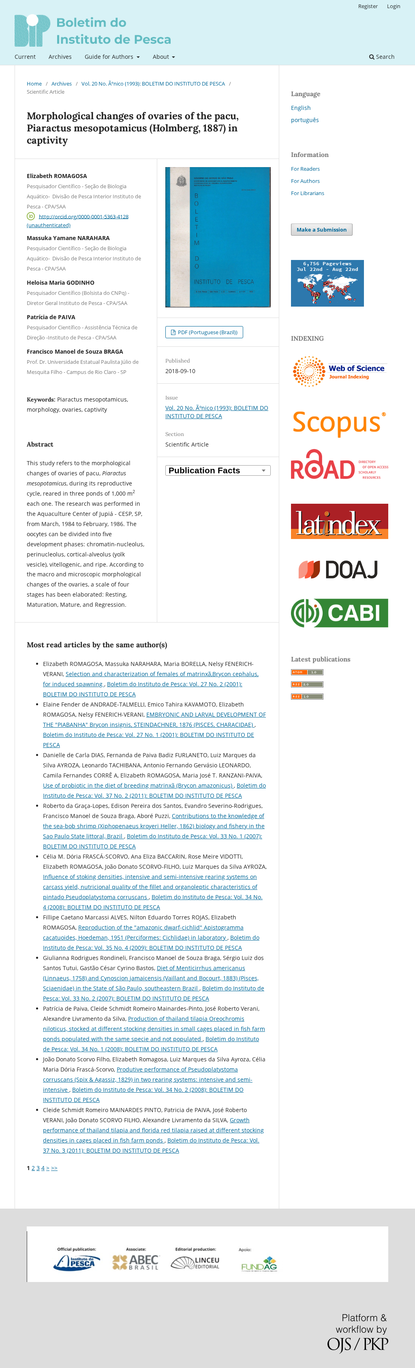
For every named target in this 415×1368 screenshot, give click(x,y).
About (162, 56)
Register (368, 6)
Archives (60, 56)
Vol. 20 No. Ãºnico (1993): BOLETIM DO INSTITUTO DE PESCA (153, 83)
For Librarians (307, 193)
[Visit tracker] (327, 304)
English (301, 108)
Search (384, 56)
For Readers (305, 168)
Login (393, 6)
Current (25, 56)
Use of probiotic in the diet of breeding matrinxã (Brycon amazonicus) (138, 785)
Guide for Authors (110, 56)
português (305, 120)
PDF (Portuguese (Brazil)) (207, 332)
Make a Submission (322, 229)
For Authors (305, 181)
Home (34, 83)
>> (54, 1168)
